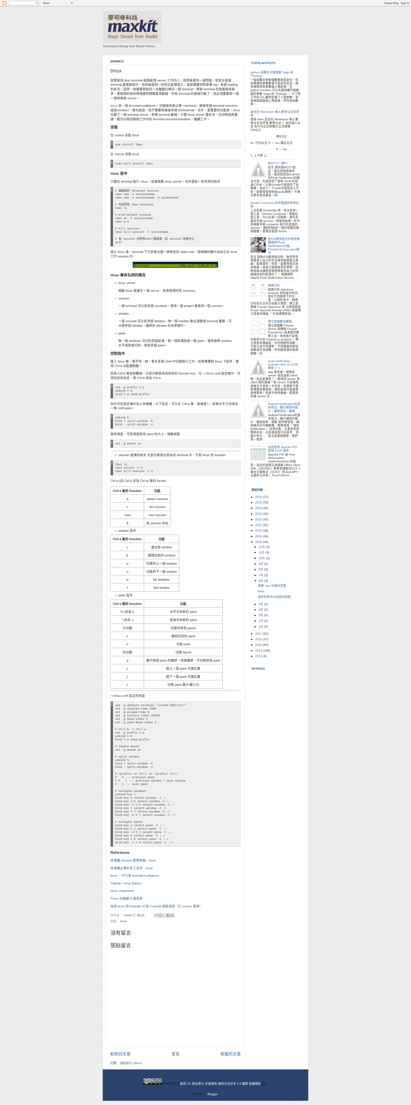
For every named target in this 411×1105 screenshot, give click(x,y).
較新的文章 (120, 1054)
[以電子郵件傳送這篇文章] (156, 915)
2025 (259, 502)
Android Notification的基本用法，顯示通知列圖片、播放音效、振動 (284, 407)
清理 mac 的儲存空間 (272, 585)
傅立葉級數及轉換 (280, 321)
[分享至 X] (164, 915)
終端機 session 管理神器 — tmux (133, 860)
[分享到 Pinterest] (172, 915)
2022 (259, 519)
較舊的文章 (230, 1054)
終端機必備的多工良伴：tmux (131, 868)
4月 (261, 609)
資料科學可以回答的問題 (274, 596)
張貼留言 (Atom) (131, 1063)
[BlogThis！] (160, 915)
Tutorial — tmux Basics (126, 883)
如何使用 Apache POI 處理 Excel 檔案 (282, 448)
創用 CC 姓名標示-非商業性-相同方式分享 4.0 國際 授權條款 (220, 1083)
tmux (114, 105)
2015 (259, 644)
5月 (261, 604)
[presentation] (255, 130)
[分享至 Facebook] (168, 915)
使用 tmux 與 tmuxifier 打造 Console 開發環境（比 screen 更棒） (156, 906)
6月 (261, 580)
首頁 (175, 1054)
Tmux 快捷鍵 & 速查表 (126, 898)
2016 (259, 639)
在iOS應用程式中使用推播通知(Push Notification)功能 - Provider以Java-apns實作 (284, 245)
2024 (259, 508)
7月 (261, 575)
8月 (261, 569)
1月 (261, 626)
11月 (262, 552)
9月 (261, 563)
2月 (261, 620)
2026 (259, 497)
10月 (262, 558)
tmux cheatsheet (122, 891)
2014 (259, 650)
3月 (261, 615)
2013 (259, 656)
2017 (259, 633)
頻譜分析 (274, 285)
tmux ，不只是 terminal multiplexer (134, 875)
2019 (259, 536)
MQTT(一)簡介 (278, 163)
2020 (259, 530)
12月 (262, 547)
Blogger (212, 1094)
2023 (259, 514)
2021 (259, 525)
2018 (259, 542)
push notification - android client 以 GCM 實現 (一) (283, 364)
